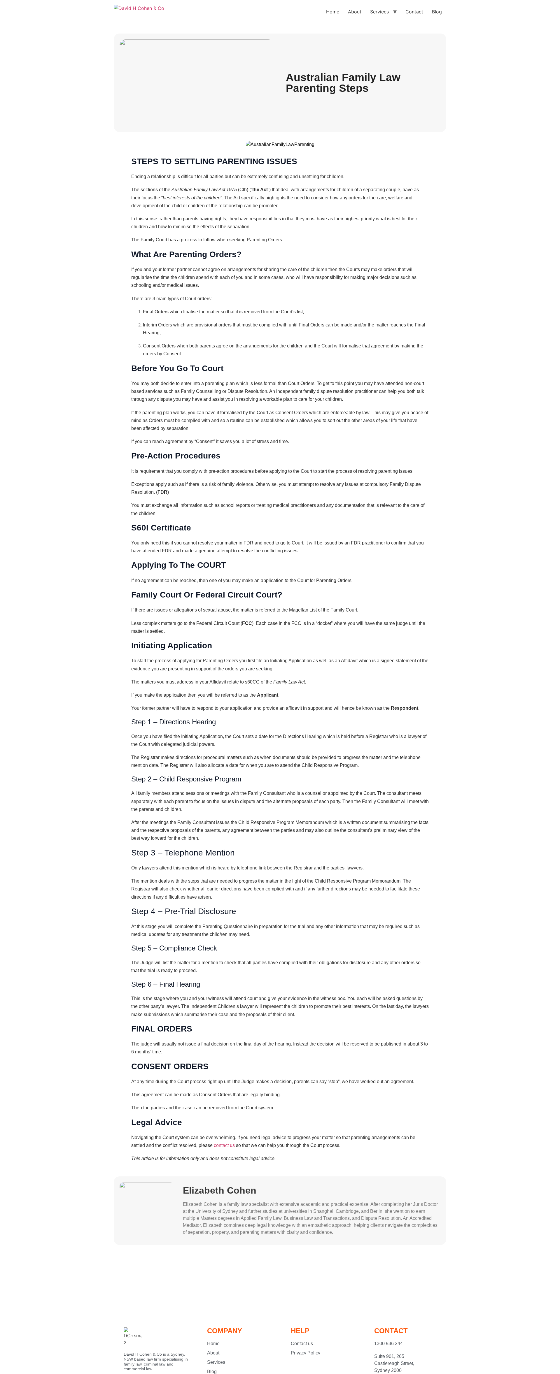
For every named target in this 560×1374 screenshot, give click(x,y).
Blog (437, 12)
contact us (224, 1145)
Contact (414, 12)
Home (332, 12)
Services (379, 12)
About (354, 12)
